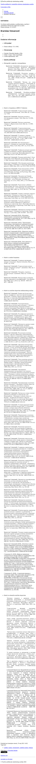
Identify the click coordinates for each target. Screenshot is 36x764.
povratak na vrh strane (6, 759)
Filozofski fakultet (9, 12)
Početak (6, 11)
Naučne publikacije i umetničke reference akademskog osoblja (17, 4)
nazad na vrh (4, 755)
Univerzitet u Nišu (5, 7)
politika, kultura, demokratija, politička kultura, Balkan (18, 747)
